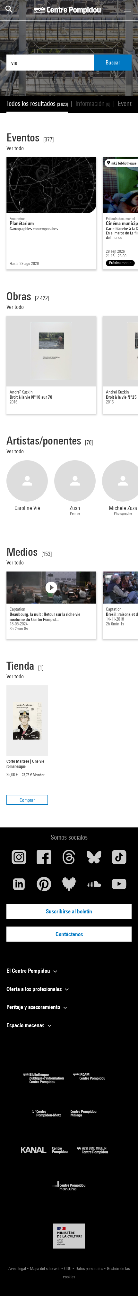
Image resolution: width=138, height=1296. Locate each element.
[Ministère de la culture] (69, 1236)
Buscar (113, 62)
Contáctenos (69, 934)
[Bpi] (48, 1081)
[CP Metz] (51, 1118)
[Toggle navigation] (127, 9)
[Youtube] (119, 886)
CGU (68, 1268)
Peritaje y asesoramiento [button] (33, 1007)
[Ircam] (94, 1081)
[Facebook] (43, 859)
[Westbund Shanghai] (97, 1155)
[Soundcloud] (94, 886)
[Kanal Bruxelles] (49, 1155)
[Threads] (69, 859)
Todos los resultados (37, 103)
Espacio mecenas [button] (26, 1025)
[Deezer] (69, 886)
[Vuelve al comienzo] (123, 1281)
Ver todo (15, 148)
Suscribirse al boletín (69, 911)
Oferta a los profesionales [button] (34, 989)
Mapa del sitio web (45, 1268)
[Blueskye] (94, 859)
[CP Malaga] (88, 1118)
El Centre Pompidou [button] (28, 970)
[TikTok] (119, 859)
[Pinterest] (43, 886)
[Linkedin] (18, 886)
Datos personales (89, 1268)
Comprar (27, 800)
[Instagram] (18, 859)
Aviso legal (17, 1268)
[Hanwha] (69, 1192)
